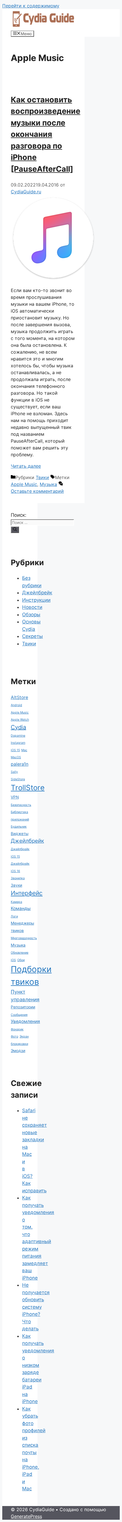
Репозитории (23, 1007)
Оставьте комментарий (37, 491)
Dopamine (18, 735)
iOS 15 (15, 750)
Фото (14, 1036)
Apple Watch (20, 720)
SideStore (18, 779)
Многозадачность (24, 938)
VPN (15, 797)
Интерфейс (27, 893)
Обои (21, 960)
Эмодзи (18, 1050)
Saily (14, 772)
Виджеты (19, 833)
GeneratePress (26, 1516)
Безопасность (21, 805)
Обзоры (31, 614)
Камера (16, 902)
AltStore (19, 697)
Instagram (18, 743)
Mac (24, 750)
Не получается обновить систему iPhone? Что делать (36, 1307)
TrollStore (28, 787)
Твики (42, 477)
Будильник (19, 826)
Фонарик (17, 1029)
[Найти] (15, 529)
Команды (21, 908)
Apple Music (24, 484)
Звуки (16, 885)
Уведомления (25, 1021)
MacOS (16, 757)
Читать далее (26, 466)
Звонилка (18, 878)
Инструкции (36, 600)
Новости (32, 607)
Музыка (48, 484)
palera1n (19, 764)
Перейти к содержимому (30, 6)
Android (16, 705)
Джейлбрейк (37, 592)
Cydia (18, 727)
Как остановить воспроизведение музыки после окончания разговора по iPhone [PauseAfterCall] (45, 134)
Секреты (32, 636)
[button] (53, 238)
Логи (14, 916)
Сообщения (19, 1015)
